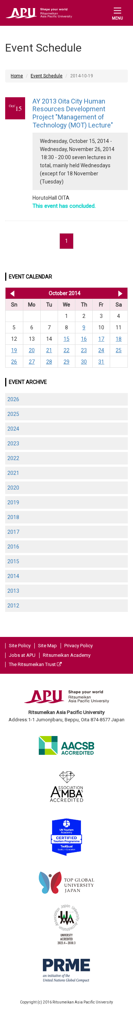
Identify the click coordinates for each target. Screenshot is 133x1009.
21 (49, 350)
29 (66, 362)
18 (119, 339)
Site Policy (20, 645)
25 (119, 350)
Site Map (47, 645)
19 (14, 350)
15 (66, 339)
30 (84, 362)
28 (49, 362)
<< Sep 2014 (11, 293)
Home (17, 75)
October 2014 (65, 293)
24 (101, 350)
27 (32, 362)
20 (32, 350)
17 (101, 339)
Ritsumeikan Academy (67, 655)
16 (84, 339)
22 (66, 350)
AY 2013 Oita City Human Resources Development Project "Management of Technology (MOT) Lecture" (73, 113)
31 (101, 362)
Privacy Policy (78, 645)
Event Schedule (46, 75)
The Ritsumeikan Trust (33, 664)
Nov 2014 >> (120, 293)
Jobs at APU (22, 655)
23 (84, 350)
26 (14, 362)
